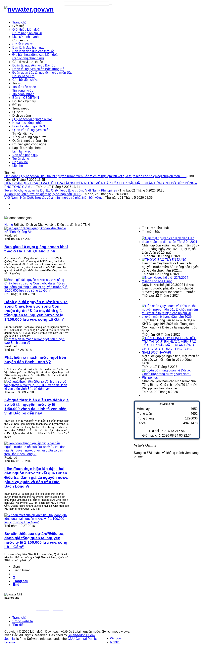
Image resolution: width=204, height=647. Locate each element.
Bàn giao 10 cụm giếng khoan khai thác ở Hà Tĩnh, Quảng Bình (36, 249)
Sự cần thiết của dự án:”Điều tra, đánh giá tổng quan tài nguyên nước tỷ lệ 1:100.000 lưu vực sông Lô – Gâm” (35, 540)
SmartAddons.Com (81, 635)
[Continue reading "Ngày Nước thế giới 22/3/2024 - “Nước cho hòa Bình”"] (171, 281)
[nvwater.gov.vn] (29, 9)
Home (8, 224)
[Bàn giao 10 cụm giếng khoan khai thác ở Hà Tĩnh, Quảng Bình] (36, 232)
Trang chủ (19, 617)
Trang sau (20, 581)
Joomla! (10, 638)
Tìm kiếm (18, 624)
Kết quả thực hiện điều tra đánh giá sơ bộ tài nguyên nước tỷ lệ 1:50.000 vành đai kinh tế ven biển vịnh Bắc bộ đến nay (36, 406)
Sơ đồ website (22, 621)
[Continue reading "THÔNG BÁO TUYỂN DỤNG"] (164, 259)
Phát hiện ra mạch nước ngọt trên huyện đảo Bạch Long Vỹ (35, 359)
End (16, 584)
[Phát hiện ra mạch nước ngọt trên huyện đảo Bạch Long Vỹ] (36, 342)
